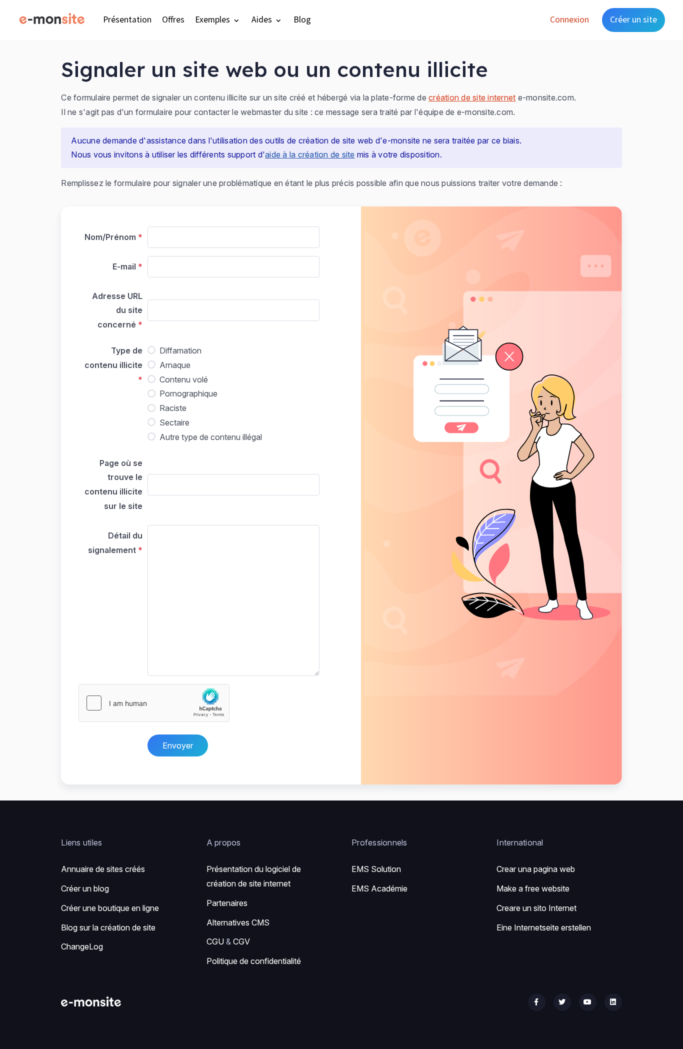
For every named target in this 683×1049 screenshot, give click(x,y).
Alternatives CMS (238, 923)
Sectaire (175, 423)
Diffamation (181, 351)
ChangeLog (82, 947)
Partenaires (227, 903)
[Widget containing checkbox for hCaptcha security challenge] (154, 703)
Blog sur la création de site (108, 927)
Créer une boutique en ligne (110, 908)
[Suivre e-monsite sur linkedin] (613, 1002)
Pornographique (189, 393)
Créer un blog (85, 889)
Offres (173, 19)
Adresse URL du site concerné (117, 310)
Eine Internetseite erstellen (543, 927)
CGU (215, 941)
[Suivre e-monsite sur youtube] (587, 1002)
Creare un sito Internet (536, 908)
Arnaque (175, 365)
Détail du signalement (115, 542)
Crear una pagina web (535, 869)
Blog (302, 19)
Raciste (173, 408)
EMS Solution (376, 869)
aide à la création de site (310, 155)
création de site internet (472, 97)
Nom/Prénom (110, 237)
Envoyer (177, 745)
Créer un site (633, 19)
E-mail (124, 267)
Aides (263, 19)
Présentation (127, 19)
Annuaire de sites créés (103, 869)
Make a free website (533, 889)
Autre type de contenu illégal (211, 437)
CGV (241, 941)
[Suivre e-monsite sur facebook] (537, 1002)
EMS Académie (380, 889)
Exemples (213, 19)
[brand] (54, 19)
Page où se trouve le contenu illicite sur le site (113, 484)
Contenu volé (184, 379)
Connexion (569, 19)
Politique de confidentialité (253, 961)
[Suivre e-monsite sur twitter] (562, 1002)
